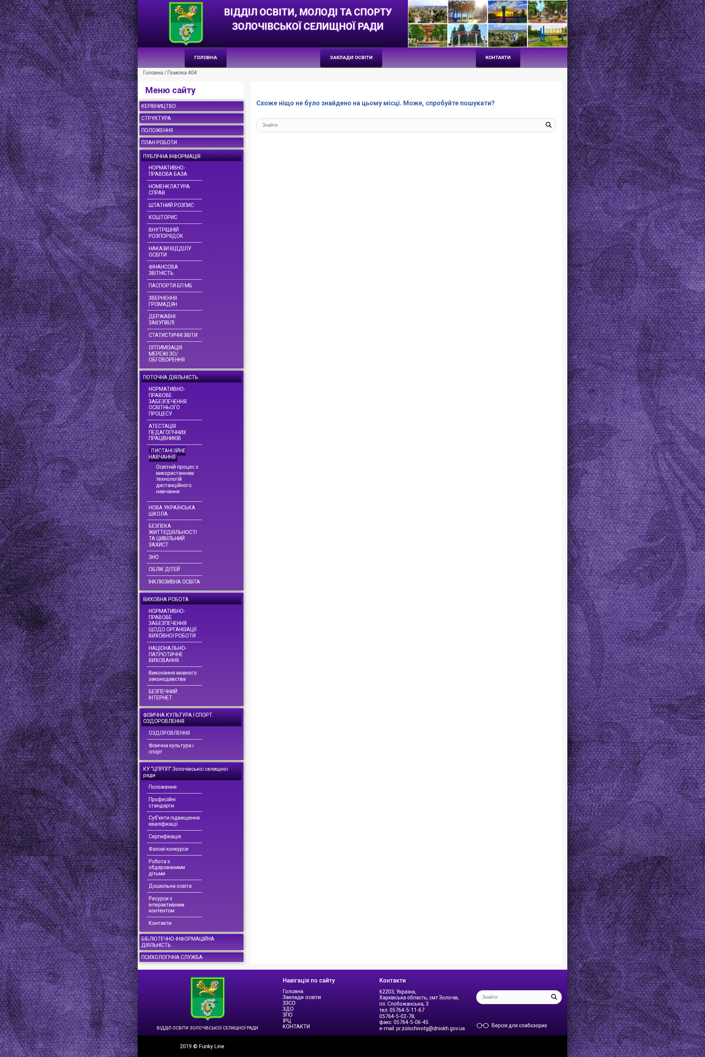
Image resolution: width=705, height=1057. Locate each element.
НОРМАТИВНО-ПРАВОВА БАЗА (168, 171)
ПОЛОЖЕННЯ (157, 130)
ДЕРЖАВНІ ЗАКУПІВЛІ (162, 319)
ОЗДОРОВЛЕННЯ (169, 733)
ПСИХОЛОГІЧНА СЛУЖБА (172, 957)
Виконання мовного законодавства (173, 676)
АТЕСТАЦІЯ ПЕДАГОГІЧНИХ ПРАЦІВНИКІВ (167, 432)
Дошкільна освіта (170, 886)
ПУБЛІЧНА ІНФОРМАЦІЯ (171, 156)
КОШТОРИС (163, 217)
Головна (205, 57)
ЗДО (288, 1009)
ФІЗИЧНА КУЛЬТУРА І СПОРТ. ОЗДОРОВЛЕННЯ (178, 718)
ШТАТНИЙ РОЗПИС (171, 205)
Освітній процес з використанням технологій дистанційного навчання (177, 479)
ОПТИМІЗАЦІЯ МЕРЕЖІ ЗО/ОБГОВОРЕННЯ (167, 354)
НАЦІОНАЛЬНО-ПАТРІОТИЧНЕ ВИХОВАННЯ (168, 654)
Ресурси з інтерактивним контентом (166, 905)
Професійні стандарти (162, 802)
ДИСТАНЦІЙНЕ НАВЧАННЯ (167, 454)
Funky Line (211, 1046)
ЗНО (154, 557)
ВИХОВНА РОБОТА (166, 599)
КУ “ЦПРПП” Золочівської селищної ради (185, 772)
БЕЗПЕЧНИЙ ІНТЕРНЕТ (163, 695)
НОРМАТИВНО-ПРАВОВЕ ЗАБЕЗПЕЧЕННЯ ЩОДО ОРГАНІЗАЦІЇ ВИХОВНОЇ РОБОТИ (172, 623)
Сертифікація (165, 836)
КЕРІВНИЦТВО (158, 106)
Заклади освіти (351, 57)
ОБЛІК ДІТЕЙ (164, 569)
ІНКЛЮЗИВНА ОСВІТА (174, 582)
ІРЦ (287, 1021)
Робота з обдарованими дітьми (167, 867)
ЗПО (288, 1015)
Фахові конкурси (168, 849)
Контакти (160, 923)
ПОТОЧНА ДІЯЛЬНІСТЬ (170, 377)
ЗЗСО (289, 1003)
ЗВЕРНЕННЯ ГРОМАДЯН (163, 301)
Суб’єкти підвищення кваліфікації (174, 821)
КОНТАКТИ (498, 57)
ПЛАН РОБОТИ (159, 142)
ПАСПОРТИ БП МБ (170, 285)
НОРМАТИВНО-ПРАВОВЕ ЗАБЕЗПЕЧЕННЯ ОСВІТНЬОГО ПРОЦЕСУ (168, 401)
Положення (163, 787)
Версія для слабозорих (519, 1025)
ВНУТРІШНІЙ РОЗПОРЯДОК (166, 233)
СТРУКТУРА (156, 118)
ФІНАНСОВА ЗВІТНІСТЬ (163, 270)
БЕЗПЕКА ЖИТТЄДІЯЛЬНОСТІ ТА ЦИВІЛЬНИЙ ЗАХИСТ (173, 535)
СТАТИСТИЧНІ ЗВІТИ (173, 335)
